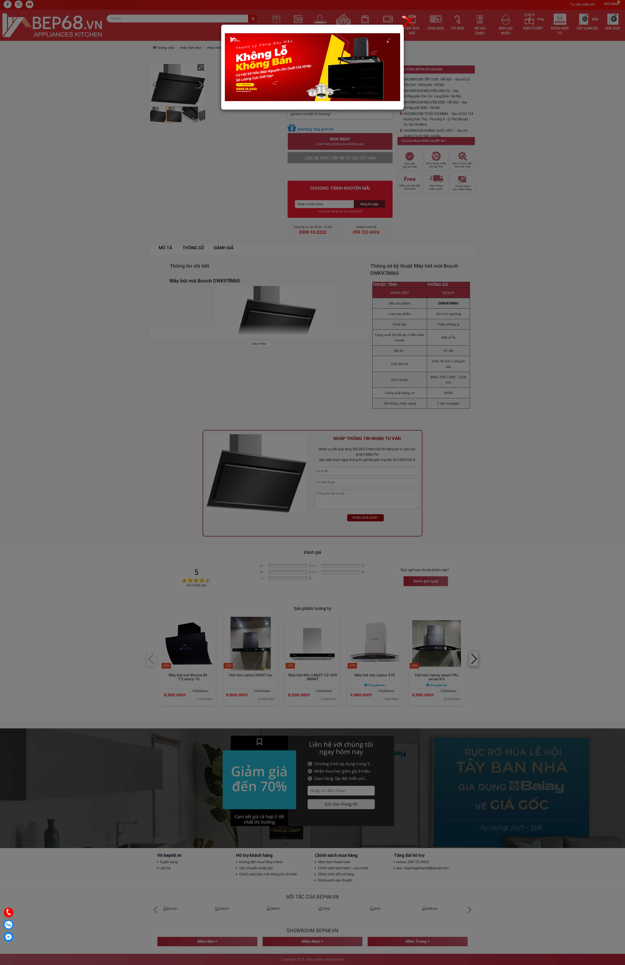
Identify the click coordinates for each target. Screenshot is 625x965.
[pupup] (312, 67)
